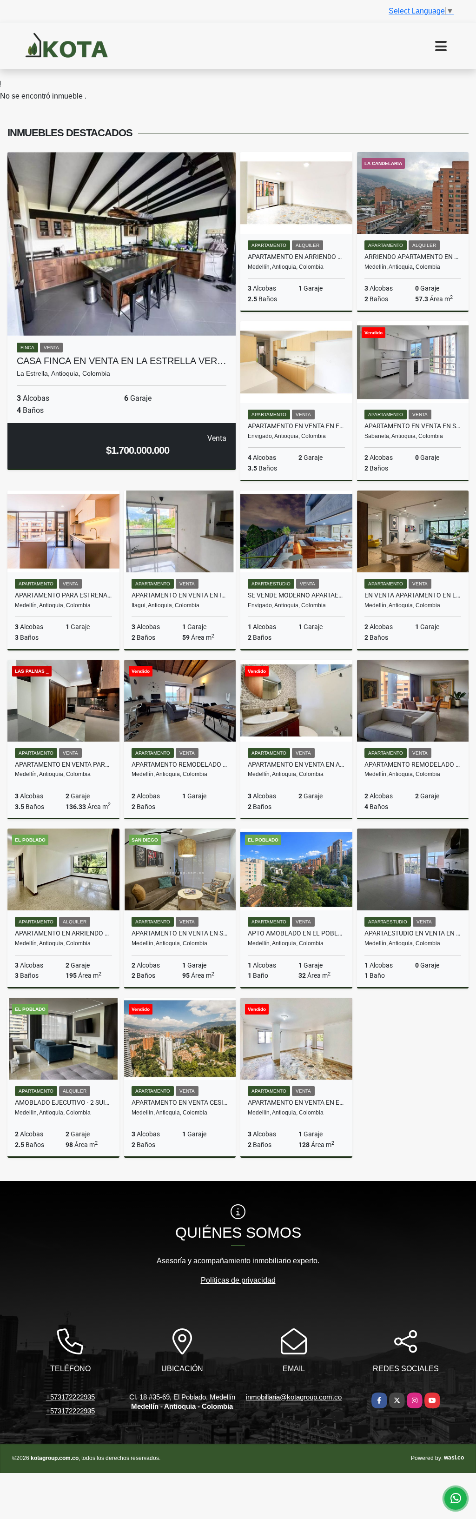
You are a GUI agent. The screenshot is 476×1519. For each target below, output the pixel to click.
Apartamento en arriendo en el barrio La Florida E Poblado (63, 933)
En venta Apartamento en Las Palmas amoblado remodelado (413, 595)
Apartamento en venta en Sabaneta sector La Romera (413, 426)
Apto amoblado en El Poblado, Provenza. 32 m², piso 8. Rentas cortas (296, 933)
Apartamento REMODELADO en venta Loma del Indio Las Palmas (180, 764)
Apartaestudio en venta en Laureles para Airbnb (413, 933)
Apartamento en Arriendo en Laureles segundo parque (296, 256)
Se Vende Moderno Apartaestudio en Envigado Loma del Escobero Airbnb (296, 595)
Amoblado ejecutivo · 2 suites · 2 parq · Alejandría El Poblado (63, 1102)
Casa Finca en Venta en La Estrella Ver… (121, 361)
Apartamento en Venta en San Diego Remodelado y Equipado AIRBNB (180, 933)
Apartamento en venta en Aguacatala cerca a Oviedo (296, 764)
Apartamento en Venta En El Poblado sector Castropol (296, 1102)
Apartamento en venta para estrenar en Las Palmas (63, 764)
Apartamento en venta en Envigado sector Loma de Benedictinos (296, 426)
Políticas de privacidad (238, 1280)
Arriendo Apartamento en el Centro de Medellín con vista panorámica (413, 256)
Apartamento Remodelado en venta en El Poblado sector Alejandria (413, 764)
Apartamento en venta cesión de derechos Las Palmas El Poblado (180, 1102)
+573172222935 (70, 1397)
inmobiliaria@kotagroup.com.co (294, 1397)
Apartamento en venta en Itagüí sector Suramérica (180, 595)
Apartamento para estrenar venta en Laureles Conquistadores (63, 595)
